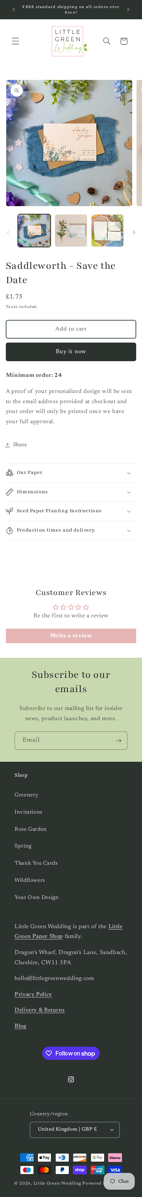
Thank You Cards (36, 863)
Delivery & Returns (39, 1010)
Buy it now (71, 352)
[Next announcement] (128, 9)
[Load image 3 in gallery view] (107, 230)
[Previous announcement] (14, 9)
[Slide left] (8, 232)
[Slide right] (134, 232)
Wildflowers (30, 880)
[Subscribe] (118, 740)
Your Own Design (37, 897)
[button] (15, 41)
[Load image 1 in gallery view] (34, 230)
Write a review (71, 636)
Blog (21, 1026)
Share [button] (20, 445)
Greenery (27, 795)
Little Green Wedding (57, 1184)
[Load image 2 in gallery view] (71, 230)
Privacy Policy (33, 994)
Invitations (29, 812)
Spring (23, 846)
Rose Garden (31, 829)
